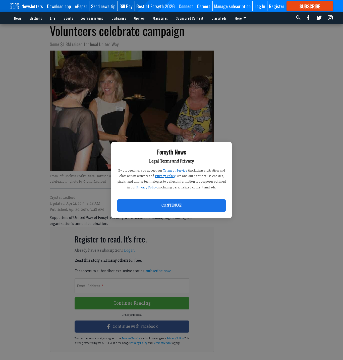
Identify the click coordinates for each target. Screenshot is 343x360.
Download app (59, 6)
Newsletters (32, 6)
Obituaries (118, 18)
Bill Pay (126, 6)
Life (52, 18)
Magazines (160, 18)
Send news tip (103, 6)
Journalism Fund (92, 18)
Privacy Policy (165, 176)
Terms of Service (175, 170)
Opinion (139, 18)
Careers (203, 6)
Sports (68, 18)
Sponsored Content (189, 18)
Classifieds (218, 18)
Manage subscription (232, 6)
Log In (260, 6)
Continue (171, 205)
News (17, 18)
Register (276, 6)
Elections (35, 18)
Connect (186, 6)
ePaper (81, 6)
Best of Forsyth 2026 (155, 6)
